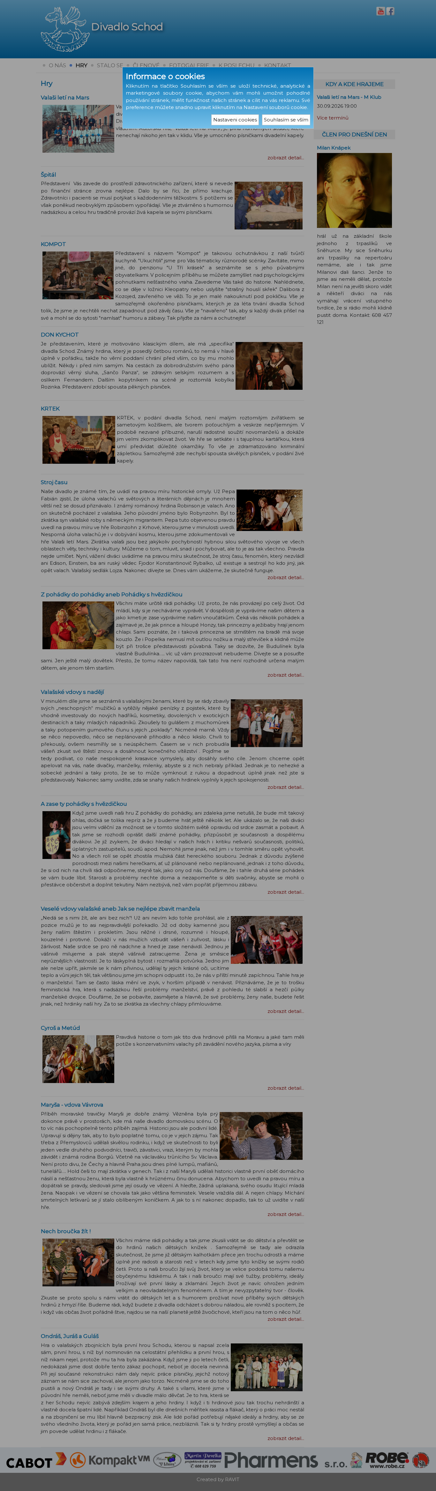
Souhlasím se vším (286, 120)
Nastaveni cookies (235, 120)
